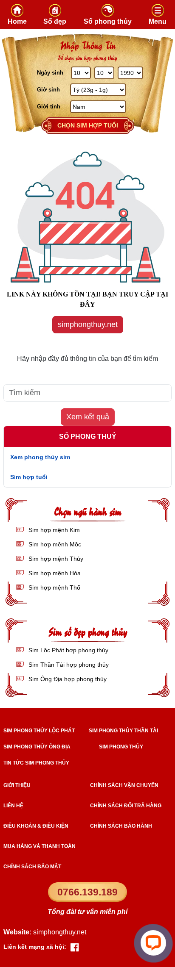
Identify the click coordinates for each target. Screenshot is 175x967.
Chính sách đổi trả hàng (125, 806)
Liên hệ (13, 806)
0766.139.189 (87, 892)
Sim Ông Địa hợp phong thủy (67, 679)
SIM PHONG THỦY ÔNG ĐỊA (37, 747)
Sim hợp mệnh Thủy (55, 558)
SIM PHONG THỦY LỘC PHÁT (39, 731)
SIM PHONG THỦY (121, 747)
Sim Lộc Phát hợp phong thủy (67, 650)
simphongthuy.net (88, 324)
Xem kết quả (87, 417)
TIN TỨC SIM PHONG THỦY (36, 763)
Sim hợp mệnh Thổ (53, 587)
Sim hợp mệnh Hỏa (54, 573)
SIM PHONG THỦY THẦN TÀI (123, 731)
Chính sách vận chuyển (124, 785)
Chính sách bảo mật (32, 867)
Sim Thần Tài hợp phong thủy (68, 664)
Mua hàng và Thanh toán (39, 846)
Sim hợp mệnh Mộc (54, 544)
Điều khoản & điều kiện (35, 826)
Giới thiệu (17, 785)
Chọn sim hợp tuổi (87, 125)
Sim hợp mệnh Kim (53, 529)
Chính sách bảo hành (121, 826)
